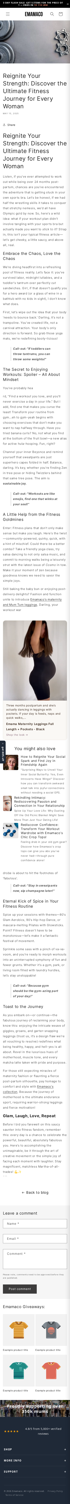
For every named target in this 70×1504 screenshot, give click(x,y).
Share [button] (11, 124)
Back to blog (37, 1192)
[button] (8, 14)
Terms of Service (14, 1494)
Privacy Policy (55, 1491)
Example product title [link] (15, 1349)
